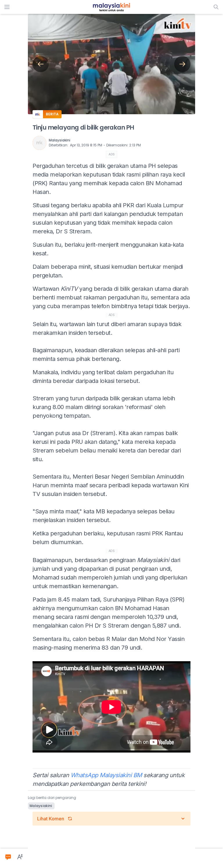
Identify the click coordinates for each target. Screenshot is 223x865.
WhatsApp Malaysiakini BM (106, 775)
